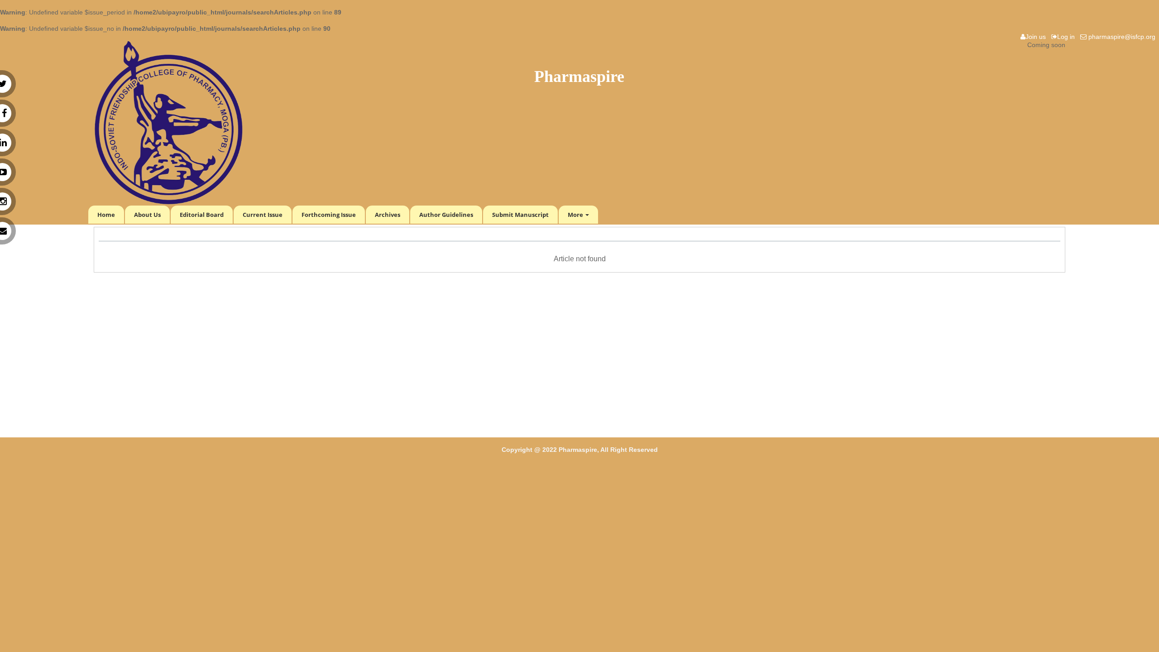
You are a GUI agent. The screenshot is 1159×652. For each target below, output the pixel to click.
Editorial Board (202, 215)
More (576, 215)
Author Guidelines (446, 215)
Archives (387, 215)
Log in (1067, 36)
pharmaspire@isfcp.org (1123, 36)
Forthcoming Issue (329, 215)
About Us (147, 215)
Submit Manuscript (520, 215)
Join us (1037, 36)
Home (106, 215)
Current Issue (263, 215)
